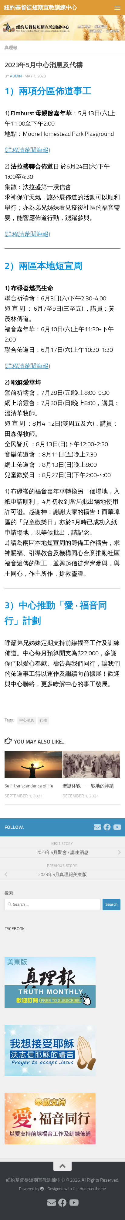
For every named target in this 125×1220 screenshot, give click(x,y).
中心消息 (26, 720)
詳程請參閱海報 (27, 366)
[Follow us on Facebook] (107, 827)
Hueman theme (92, 1188)
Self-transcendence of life (29, 786)
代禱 (43, 720)
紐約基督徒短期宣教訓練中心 (40, 7)
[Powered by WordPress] (42, 1189)
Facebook (15, 928)
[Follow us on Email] (97, 827)
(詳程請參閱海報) (27, 150)
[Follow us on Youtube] (116, 827)
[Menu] (117, 7)
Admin (16, 76)
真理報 (11, 47)
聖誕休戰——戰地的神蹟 (88, 786)
